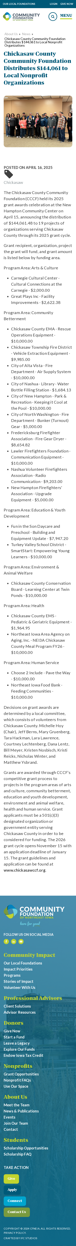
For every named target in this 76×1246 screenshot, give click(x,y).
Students (16, 1140)
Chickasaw (13, 182)
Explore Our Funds (19, 1049)
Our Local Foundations (23, 963)
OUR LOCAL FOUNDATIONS (19, 4)
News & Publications (21, 1111)
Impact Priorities (18, 969)
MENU (66, 16)
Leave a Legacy (17, 1043)
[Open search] (53, 16)
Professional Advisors (33, 998)
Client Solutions (17, 1006)
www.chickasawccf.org (24, 870)
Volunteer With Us (19, 987)
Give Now (66, 4)
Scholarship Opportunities (26, 1148)
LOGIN (53, 3)
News (26, 34)
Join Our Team (16, 1123)
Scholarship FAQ (17, 1154)
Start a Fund (14, 1037)
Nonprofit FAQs (17, 1080)
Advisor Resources (20, 1012)
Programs (12, 975)
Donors (13, 1023)
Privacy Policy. (15, 1232)
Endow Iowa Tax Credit (23, 1055)
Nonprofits (18, 1066)
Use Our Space (16, 1086)
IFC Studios (28, 1238)
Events (9, 1117)
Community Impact (29, 955)
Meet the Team (17, 1105)
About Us (11, 34)
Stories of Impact (18, 981)
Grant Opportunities (21, 1074)
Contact (11, 1129)
